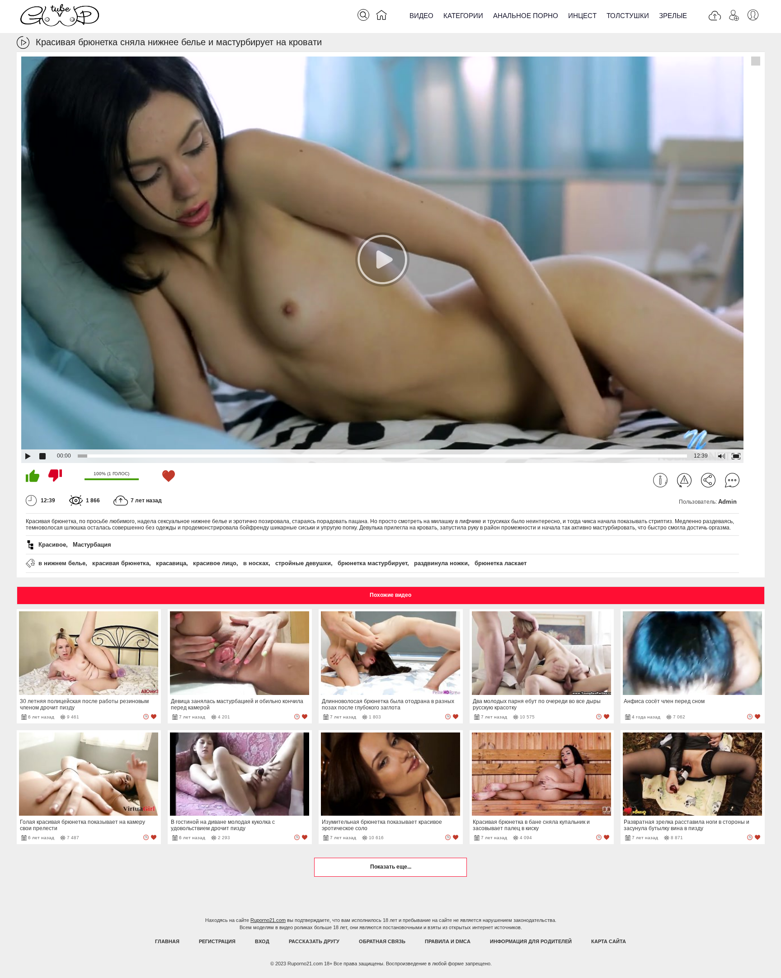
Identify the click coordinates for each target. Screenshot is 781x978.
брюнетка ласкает (501, 563)
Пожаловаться (684, 480)
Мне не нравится (55, 475)
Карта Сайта (608, 941)
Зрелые (673, 15)
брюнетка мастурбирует (372, 563)
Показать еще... (390, 867)
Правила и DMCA (447, 941)
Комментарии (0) (732, 480)
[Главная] (381, 16)
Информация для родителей (531, 941)
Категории (463, 15)
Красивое (52, 544)
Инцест (582, 15)
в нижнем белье (61, 563)
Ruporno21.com (268, 920)
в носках (255, 563)
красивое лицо (214, 563)
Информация (660, 480)
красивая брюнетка (120, 563)
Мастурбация (92, 544)
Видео (421, 15)
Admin (727, 501)
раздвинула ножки (441, 563)
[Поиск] (363, 15)
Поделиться (708, 480)
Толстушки (628, 15)
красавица (171, 563)
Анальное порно (525, 15)
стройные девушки (303, 563)
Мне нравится (32, 475)
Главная (167, 941)
